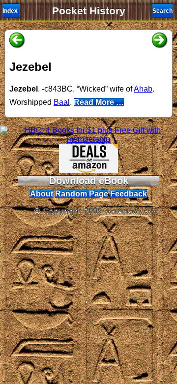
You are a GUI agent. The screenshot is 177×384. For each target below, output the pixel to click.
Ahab (143, 89)
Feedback (128, 194)
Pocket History (88, 11)
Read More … (99, 102)
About (41, 194)
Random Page (81, 194)
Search (162, 10)
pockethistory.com (130, 211)
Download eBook (88, 180)
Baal (62, 102)
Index (10, 10)
